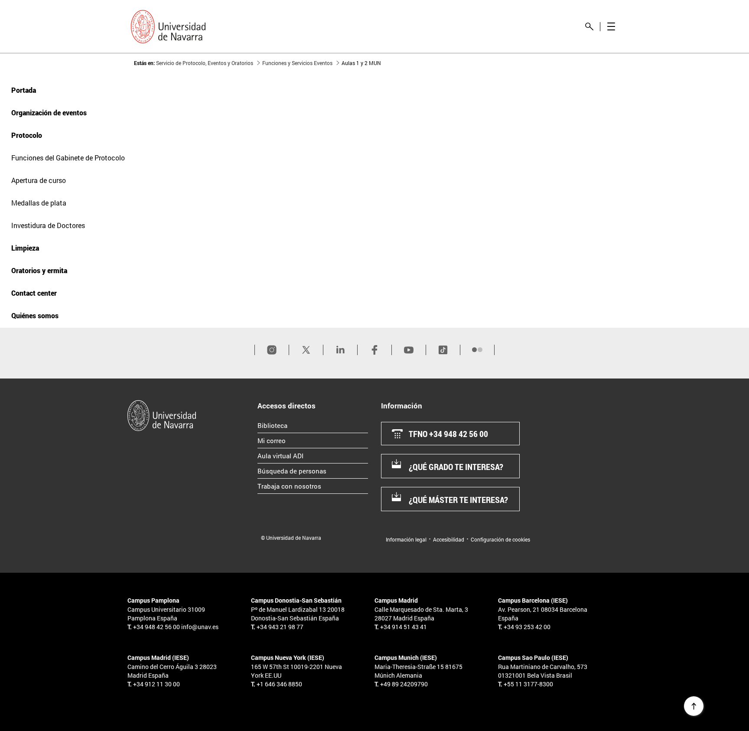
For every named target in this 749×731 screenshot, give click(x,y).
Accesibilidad (448, 539)
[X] (306, 350)
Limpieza (25, 247)
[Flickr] (477, 350)
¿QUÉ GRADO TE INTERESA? (456, 466)
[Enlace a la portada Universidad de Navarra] (168, 27)
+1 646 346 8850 (279, 684)
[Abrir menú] (611, 26)
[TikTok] (443, 350)
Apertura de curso (38, 180)
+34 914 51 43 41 (403, 627)
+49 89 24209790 (404, 684)
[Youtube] (409, 350)
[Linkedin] (340, 350)
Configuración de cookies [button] (500, 539)
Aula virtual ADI (312, 455)
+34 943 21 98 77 (280, 627)
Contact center (34, 292)
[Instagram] (272, 350)
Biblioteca (309, 425)
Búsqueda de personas (312, 470)
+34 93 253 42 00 (527, 627)
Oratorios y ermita (39, 270)
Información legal (406, 539)
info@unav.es (199, 627)
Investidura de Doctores (48, 225)
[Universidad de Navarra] (189, 415)
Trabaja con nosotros (312, 485)
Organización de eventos (49, 112)
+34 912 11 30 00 (156, 684)
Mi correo (308, 440)
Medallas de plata (38, 202)
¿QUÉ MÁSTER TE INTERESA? (458, 499)
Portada (23, 90)
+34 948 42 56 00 (156, 627)
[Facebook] (374, 350)
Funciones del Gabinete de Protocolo (68, 157)
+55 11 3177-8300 (528, 684)
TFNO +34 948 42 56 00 (448, 433)
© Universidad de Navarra (291, 537)
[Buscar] (589, 26)
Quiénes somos (35, 315)
